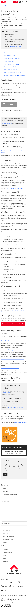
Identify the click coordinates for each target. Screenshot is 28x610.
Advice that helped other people (12, 72)
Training (4, 519)
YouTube (21, 586)
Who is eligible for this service (11, 64)
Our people (5, 542)
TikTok (13, 586)
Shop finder (5, 497)
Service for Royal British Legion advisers (14, 75)
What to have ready (9, 61)
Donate (4, 507)
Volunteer (5, 513)
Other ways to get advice (10, 69)
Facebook (5, 581)
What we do (5, 527)
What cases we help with (10, 67)
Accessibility (5, 561)
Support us (5, 504)
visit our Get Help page (15, 46)
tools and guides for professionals (14, 188)
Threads (5, 586)
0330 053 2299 (6, 392)
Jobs (4, 516)
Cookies (4, 558)
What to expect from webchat (12, 58)
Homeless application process (8, 350)
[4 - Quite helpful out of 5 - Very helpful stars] (18, 465)
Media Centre (5, 491)
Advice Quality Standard (20, 422)
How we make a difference (8, 530)
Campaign (5, 510)
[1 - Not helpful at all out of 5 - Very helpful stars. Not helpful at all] (6, 465)
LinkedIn (14, 581)
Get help (4, 488)
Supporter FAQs (6, 549)
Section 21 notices (5, 341)
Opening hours (7, 53)
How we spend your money (8, 539)
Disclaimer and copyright (8, 552)
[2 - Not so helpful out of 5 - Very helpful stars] (10, 465)
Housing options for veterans (15, 407)
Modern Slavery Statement (8, 536)
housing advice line (7, 123)
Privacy (4, 555)
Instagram (23, 581)
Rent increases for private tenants (10, 368)
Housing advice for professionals (11, 6)
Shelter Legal (15, 406)
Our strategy (5, 533)
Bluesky (4, 590)
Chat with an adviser (9, 55)
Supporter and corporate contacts (10, 494)
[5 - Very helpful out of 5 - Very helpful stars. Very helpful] (22, 465)
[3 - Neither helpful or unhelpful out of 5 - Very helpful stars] (14, 465)
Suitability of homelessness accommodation (12, 359)
